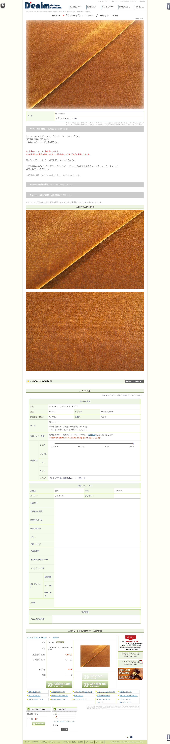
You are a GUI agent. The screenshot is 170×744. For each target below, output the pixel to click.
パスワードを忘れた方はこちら (63, 721)
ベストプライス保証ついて (83, 692)
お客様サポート (124, 7)
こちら (74, 118)
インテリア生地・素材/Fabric (75, 11)
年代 (86, 491)
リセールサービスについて (106, 692)
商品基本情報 (85, 401)
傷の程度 (47, 577)
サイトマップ (99, 742)
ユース (42, 462)
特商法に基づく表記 (70, 742)
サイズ (29, 116)
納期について (78, 696)
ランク (42, 471)
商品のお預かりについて (59, 699)
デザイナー (89, 496)
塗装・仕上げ (35, 544)
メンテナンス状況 (37, 568)
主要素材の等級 (36, 520)
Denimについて (91, 7)
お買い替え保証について (59, 696)
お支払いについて (126, 692)
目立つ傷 (47, 585)
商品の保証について (103, 696)
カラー (33, 537)
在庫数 (77, 417)
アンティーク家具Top (32, 11)
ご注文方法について (58, 692)
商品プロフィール (85, 486)
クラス (42, 445)
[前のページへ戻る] (3, 8)
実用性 (33, 603)
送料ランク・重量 (37, 436)
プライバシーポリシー (55, 742)
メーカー (33, 496)
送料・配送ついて (34, 692)
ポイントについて (34, 696)
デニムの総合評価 (37, 619)
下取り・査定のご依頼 (35, 699)
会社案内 (140, 7)
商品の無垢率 (35, 529)
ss (142, 742)
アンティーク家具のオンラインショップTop (52, 11)
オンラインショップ (75, 7)
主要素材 (33, 503)
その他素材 (34, 551)
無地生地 (87, 11)
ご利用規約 (43, 742)
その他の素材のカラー (39, 560)
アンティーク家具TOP (31, 742)
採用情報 (80, 742)
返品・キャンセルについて (129, 696)
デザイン (43, 454)
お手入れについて (80, 699)
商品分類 (33, 460)
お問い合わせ (89, 742)
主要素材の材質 (36, 511)
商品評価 (85, 612)
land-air (120, 742)
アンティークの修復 (107, 7)
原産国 (33, 491)
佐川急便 (91, 435)
